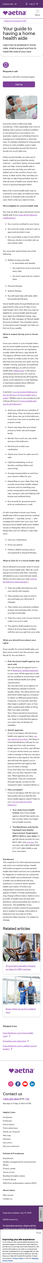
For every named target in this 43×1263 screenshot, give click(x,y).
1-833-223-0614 (11, 1099)
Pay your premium (11, 1146)
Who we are (8, 1195)
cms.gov (30, 842)
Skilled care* (19, 370)
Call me (19, 84)
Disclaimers (8, 1158)
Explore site (8, 4)
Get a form (7, 1142)
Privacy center (9, 1168)
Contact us (7, 1198)
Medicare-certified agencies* (26, 670)
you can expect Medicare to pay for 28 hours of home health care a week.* (20, 395)
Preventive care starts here (14, 1041)
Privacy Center (18, 1258)
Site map (7, 1135)
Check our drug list (11, 1131)
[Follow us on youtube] (25, 1084)
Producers (7, 1120)
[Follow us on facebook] (18, 1084)
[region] (21, 1246)
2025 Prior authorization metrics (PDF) (19, 1183)
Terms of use (8, 1172)
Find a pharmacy (10, 1128)
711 (26, 1099)
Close (38, 1232)
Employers (7, 1117)
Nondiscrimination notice (14, 1176)
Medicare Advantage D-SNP (15, 21)
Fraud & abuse (9, 1179)
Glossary (7, 1139)
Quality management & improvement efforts (19, 1163)
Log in (32, 3)
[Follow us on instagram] (10, 1084)
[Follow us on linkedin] (32, 1084)
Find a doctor (8, 1124)
